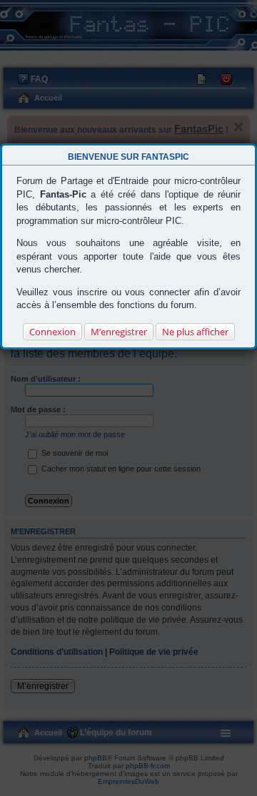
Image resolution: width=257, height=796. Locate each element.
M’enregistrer (119, 331)
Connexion (52, 331)
